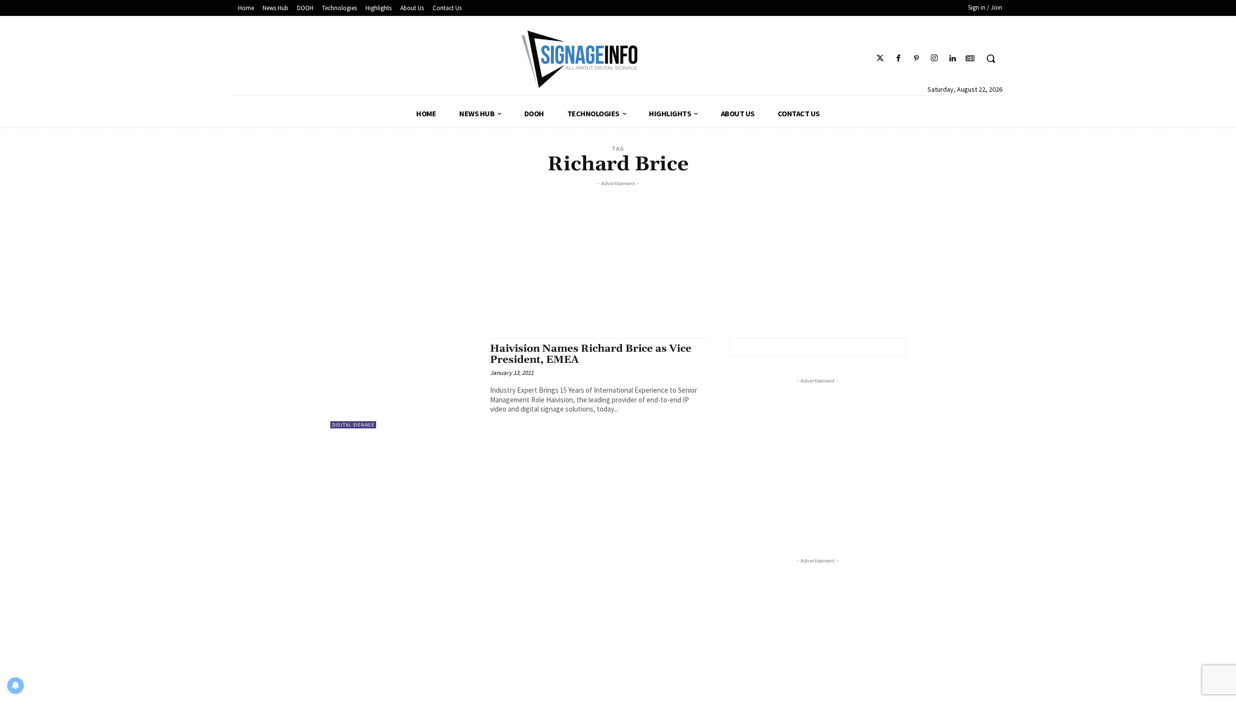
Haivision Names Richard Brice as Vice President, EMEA (590, 354)
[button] (990, 58)
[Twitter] (880, 58)
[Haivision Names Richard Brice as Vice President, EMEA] (405, 383)
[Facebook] (898, 58)
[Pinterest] (916, 58)
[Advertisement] (618, 256)
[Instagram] (934, 58)
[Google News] (970, 58)
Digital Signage (353, 425)
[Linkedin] (952, 58)
